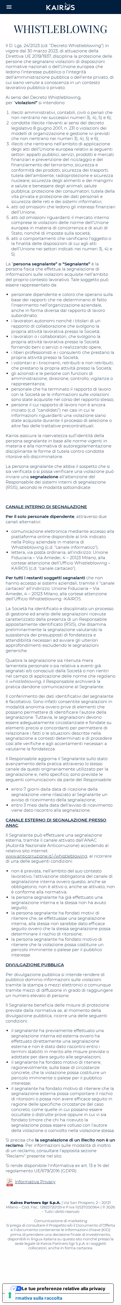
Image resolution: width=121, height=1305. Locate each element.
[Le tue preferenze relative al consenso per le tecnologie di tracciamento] (10, 1295)
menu (9, 7)
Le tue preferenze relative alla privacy (63, 1288)
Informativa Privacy (35, 1181)
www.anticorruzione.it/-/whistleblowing (46, 856)
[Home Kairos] (60, 7)
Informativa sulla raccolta (34, 1298)
